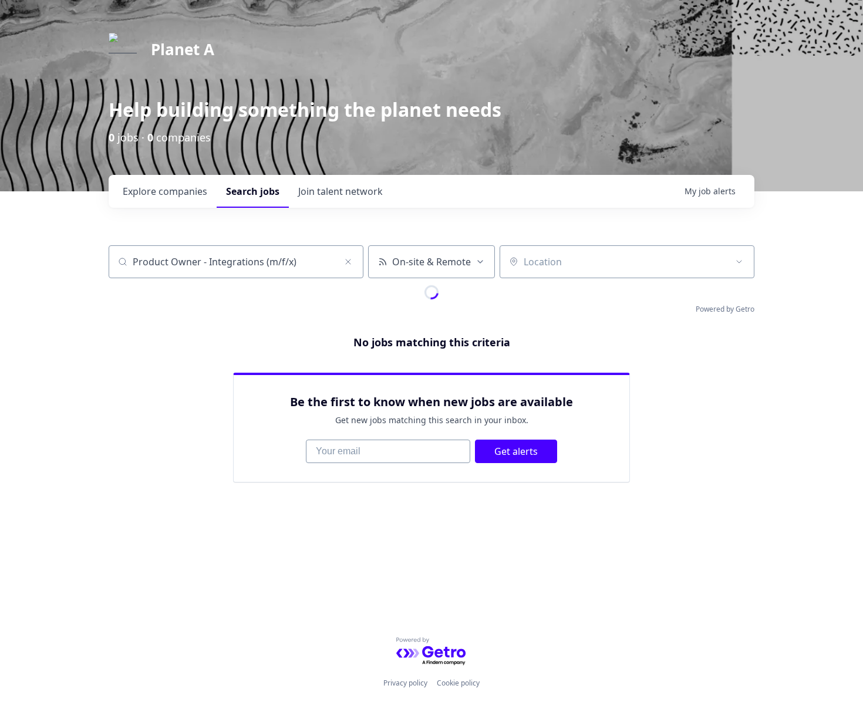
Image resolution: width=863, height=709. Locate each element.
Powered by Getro (725, 309)
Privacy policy (405, 683)
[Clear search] (348, 262)
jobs (252, 191)
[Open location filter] (739, 262)
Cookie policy (458, 683)
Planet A (182, 49)
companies (165, 191)
